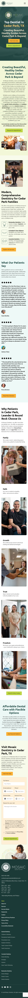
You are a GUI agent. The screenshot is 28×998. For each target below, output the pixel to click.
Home (2, 901)
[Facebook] (8, 987)
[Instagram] (10, 987)
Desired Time (18, 795)
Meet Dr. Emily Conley (14, 693)
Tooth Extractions (5, 948)
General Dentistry (5, 931)
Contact (3, 914)
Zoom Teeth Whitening (7, 965)
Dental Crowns (5, 976)
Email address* (7, 788)
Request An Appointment (14, 130)
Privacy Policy (4, 920)
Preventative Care (5, 940)
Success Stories (5, 909)
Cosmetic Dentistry (6, 954)
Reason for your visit (9, 803)
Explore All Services (8, 249)
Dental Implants (5, 979)
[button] (25, 3)
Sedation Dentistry (5, 942)
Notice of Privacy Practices (8, 917)
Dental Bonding (5, 956)
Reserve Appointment (14, 45)
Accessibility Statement (7, 925)
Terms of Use (4, 923)
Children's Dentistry (6, 934)
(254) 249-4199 (14, 40)
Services (3, 906)
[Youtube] (5, 987)
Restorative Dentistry (6, 971)
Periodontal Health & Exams (8, 937)
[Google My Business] (2, 987)
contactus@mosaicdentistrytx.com (10, 878)
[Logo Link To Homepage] (14, 867)
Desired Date (6, 795)
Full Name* (6, 780)
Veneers (3, 962)
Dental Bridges (5, 973)
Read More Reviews (8, 395)
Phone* (17, 788)
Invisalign (3, 959)
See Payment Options (14, 734)
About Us (3, 903)
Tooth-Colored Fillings (6, 945)
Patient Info (4, 912)
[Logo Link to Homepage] (7, 3)
